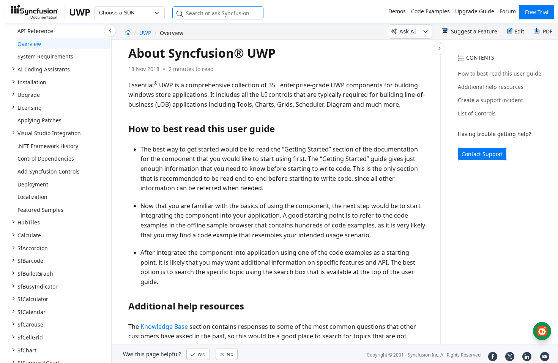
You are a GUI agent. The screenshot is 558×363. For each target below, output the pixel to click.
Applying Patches (39, 120)
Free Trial (537, 12)
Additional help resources (490, 86)
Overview (29, 43)
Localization (32, 196)
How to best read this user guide (499, 73)
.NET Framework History (47, 146)
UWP (146, 32)
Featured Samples (40, 209)
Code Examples (430, 11)
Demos (397, 11)
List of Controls (477, 113)
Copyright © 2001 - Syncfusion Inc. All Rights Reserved (424, 355)
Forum (508, 11)
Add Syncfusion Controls (48, 171)
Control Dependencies (45, 158)
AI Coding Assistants (43, 69)
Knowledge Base (164, 326)
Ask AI (407, 31)
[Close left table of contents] (110, 31)
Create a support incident (490, 100)
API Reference (35, 31)
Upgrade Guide (474, 11)
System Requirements (45, 56)
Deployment (32, 184)
